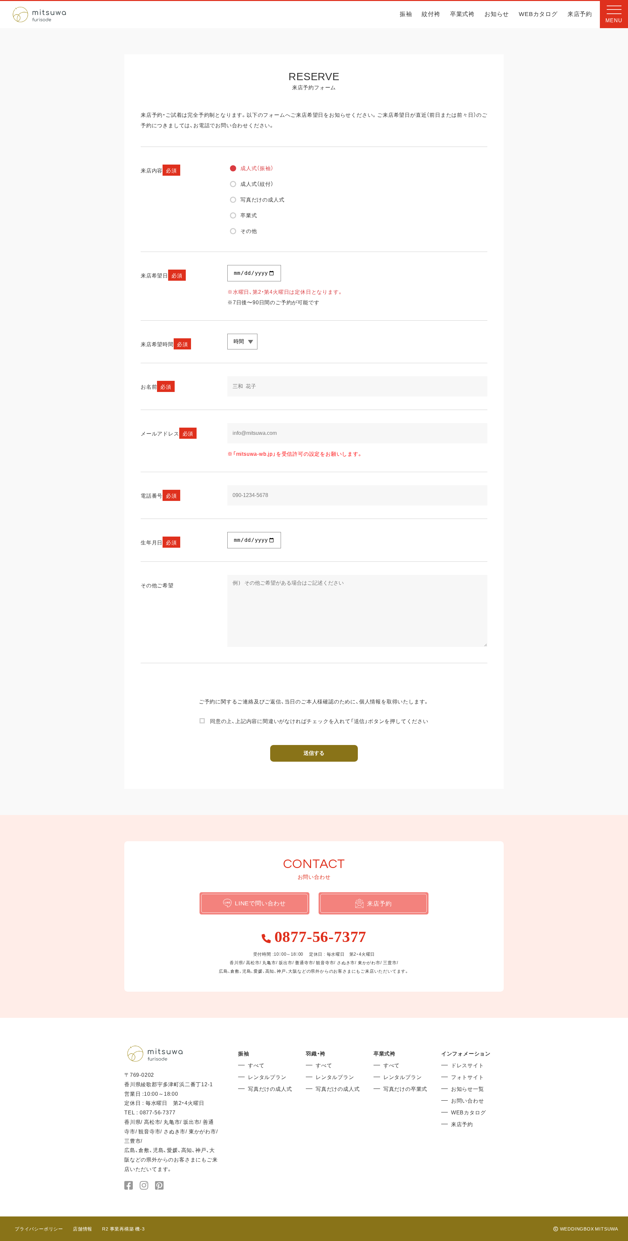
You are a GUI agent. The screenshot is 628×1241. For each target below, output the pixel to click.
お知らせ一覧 (467, 1088)
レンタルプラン (267, 1077)
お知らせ (496, 14)
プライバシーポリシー (39, 1228)
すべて (256, 1065)
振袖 (406, 14)
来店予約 (579, 14)
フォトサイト (467, 1077)
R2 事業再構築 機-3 (123, 1228)
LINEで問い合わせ (260, 902)
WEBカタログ (538, 14)
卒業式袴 (462, 14)
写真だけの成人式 (270, 1088)
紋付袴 (431, 14)
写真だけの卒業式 (405, 1088)
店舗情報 (82, 1228)
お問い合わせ (467, 1100)
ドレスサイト (467, 1065)
